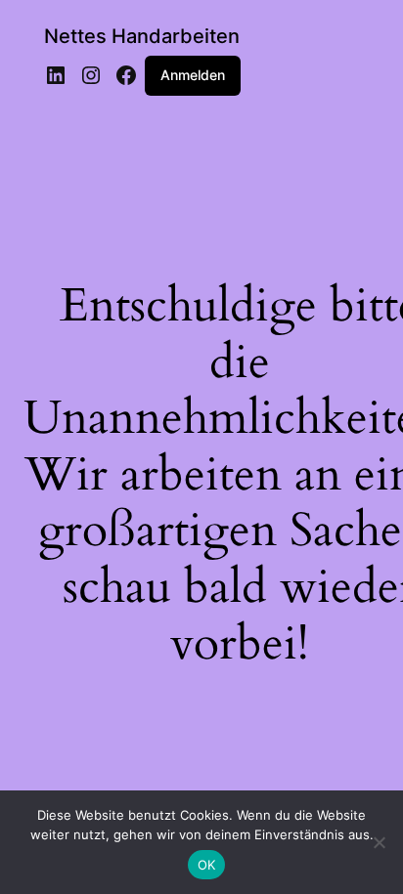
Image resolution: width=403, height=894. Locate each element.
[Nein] (378, 842)
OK (207, 865)
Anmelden (192, 74)
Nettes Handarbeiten (142, 36)
